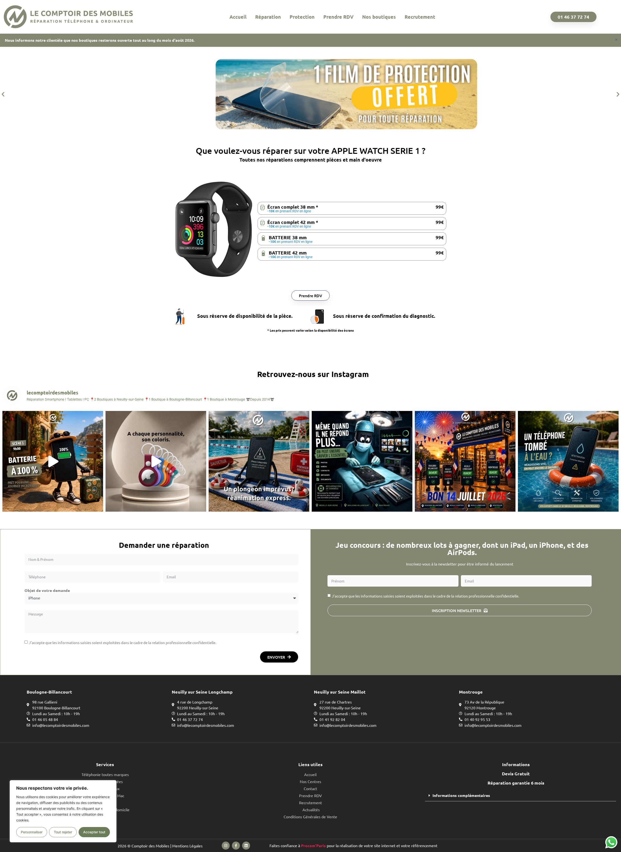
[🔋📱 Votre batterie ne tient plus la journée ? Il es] (52, 461)
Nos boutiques (379, 17)
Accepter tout (94, 832)
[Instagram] (226, 846)
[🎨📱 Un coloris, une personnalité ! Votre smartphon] (156, 461)
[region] (63, 811)
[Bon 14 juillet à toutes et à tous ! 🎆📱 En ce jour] (465, 461)
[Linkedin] (246, 846)
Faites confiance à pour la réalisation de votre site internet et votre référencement (353, 845)
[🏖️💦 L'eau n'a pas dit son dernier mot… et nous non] (259, 461)
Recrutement (420, 17)
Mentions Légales (187, 845)
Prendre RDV (338, 17)
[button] (3, 94)
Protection (302, 17)
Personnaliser (31, 832)
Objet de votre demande (47, 590)
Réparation (268, 17)
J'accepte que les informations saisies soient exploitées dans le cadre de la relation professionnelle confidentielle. (122, 642)
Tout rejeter (63, 832)
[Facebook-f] (236, 846)
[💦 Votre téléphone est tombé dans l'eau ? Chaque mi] (568, 461)
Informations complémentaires (461, 795)
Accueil (237, 17)
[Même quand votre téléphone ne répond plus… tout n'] (362, 461)
